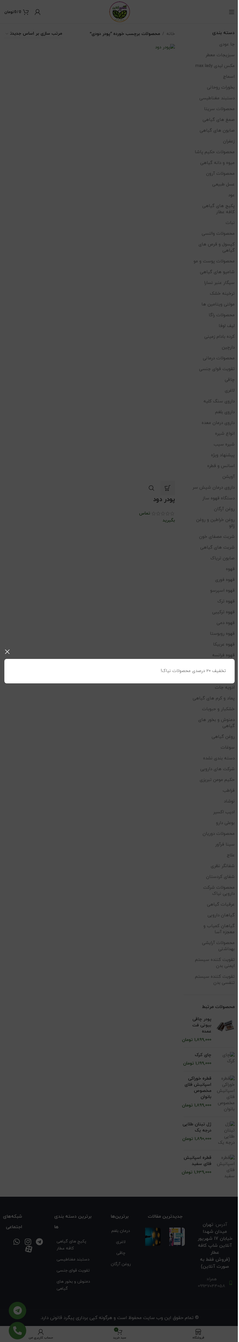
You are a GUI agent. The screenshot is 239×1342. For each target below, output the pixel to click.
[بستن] (7, 651)
